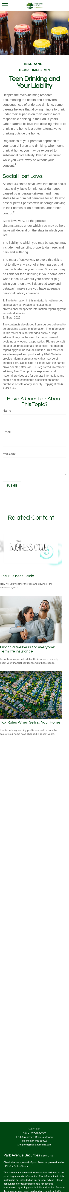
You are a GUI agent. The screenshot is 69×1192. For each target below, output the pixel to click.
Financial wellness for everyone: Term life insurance (27, 649)
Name (7, 410)
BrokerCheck (20, 1166)
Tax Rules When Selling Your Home (30, 722)
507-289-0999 (39, 1133)
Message (9, 453)
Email (7, 432)
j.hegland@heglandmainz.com (34, 1144)
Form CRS (47, 1155)
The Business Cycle (17, 576)
